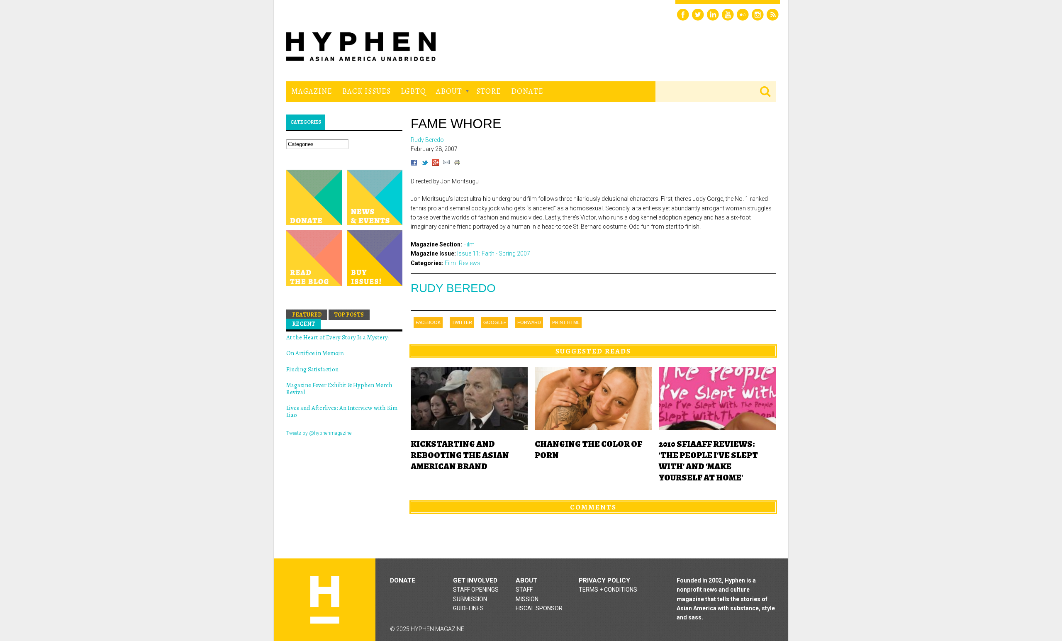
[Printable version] (457, 164)
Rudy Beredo (453, 288)
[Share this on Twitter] (424, 164)
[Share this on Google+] (435, 164)
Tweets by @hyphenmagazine (318, 433)
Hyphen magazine (324, 600)
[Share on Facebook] (414, 164)
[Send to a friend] (446, 164)
